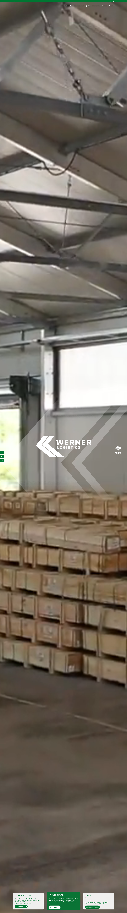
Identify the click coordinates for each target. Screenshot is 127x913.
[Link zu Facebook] (109, 1)
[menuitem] (71, 6)
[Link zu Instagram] (111, 1)
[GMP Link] (118, 448)
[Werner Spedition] (21, 6)
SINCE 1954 (15, 1)
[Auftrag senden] (2, 460)
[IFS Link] (118, 453)
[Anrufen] (2, 456)
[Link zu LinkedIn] (113, 1)
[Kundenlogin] (2, 452)
